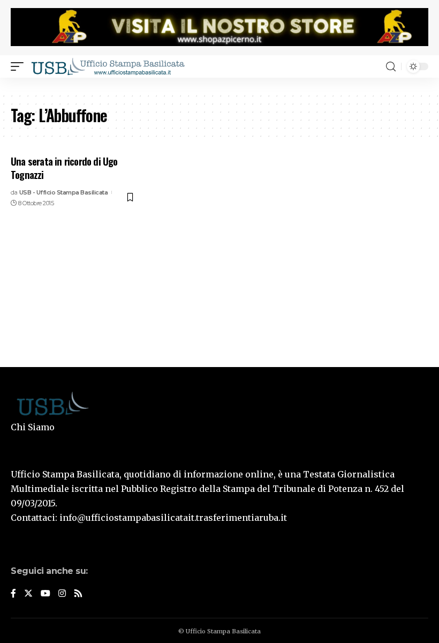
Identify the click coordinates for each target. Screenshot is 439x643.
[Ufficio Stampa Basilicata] (107, 66)
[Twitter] (28, 594)
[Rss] (78, 594)
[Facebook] (13, 594)
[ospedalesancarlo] (219, 85)
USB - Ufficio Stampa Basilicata (63, 192)
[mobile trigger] (20, 66)
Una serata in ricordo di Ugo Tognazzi (64, 167)
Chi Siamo (33, 427)
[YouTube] (45, 594)
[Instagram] (62, 594)
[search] (390, 66)
